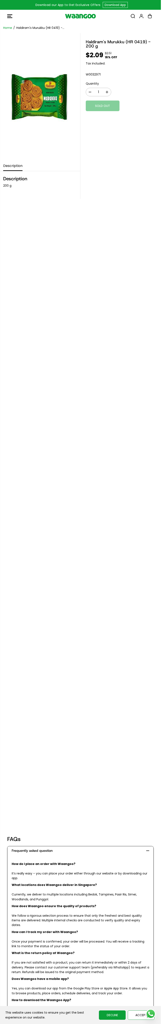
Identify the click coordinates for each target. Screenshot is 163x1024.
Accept (141, 1015)
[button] (9, 16)
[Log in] (141, 16)
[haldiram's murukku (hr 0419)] (40, 97)
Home (7, 28)
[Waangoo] (80, 16)
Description (12, 165)
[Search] (133, 16)
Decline (112, 1015)
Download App (115, 5)
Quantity (92, 83)
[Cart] (150, 16)
